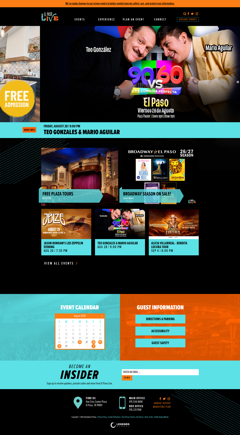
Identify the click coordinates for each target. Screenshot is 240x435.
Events (80, 20)
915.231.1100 (135, 410)
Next (237, 82)
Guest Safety (160, 343)
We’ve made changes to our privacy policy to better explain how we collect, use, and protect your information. (120, 4)
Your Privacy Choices (128, 417)
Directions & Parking (160, 319)
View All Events (59, 263)
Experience (106, 20)
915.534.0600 (136, 402)
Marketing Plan (162, 407)
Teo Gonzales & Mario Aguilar (42, 132)
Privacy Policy (102, 417)
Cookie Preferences (114, 417)
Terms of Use (149, 417)
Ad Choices (139, 417)
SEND (127, 377)
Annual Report (162, 403)
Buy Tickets (229, 130)
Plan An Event (133, 20)
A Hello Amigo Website (161, 417)
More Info (213, 130)
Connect (160, 20)
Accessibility (160, 331)
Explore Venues (188, 19)
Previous (2, 82)
